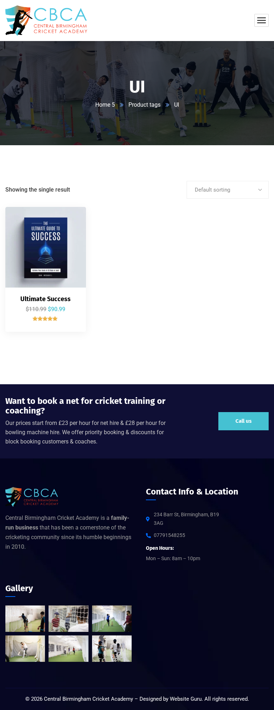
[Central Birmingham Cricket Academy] (46, 20)
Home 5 (105, 104)
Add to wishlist (68, 253)
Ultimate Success (45, 299)
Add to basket (68, 221)
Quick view (68, 270)
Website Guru (186, 699)
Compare (68, 237)
